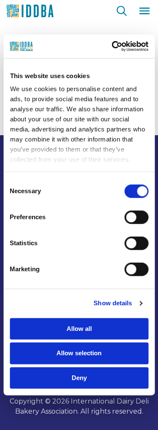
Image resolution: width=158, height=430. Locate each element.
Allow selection (79, 353)
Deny (79, 377)
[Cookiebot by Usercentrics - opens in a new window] (112, 46)
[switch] (136, 217)
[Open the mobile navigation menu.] (144, 11)
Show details (113, 303)
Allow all (79, 328)
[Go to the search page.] (121, 9)
